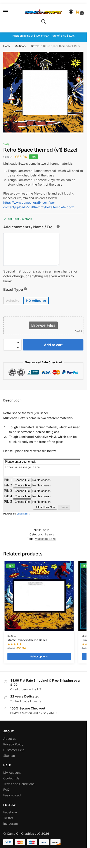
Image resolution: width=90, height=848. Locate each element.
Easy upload (12, 795)
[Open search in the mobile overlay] (43, 21)
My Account (12, 772)
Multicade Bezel (45, 538)
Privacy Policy (13, 744)
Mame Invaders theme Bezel (27, 640)
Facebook (10, 812)
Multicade (21, 46)
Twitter (8, 818)
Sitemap (9, 755)
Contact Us (11, 778)
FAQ (6, 789)
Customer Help (13, 750)
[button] (78, 12)
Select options (39, 656)
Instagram (10, 823)
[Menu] (9, 11)
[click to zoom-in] (45, 92)
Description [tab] (12, 400)
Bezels (35, 46)
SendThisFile (23, 514)
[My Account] (71, 12)
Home (7, 46)
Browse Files (43, 325)
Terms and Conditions (18, 784)
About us (10, 738)
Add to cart (53, 345)
